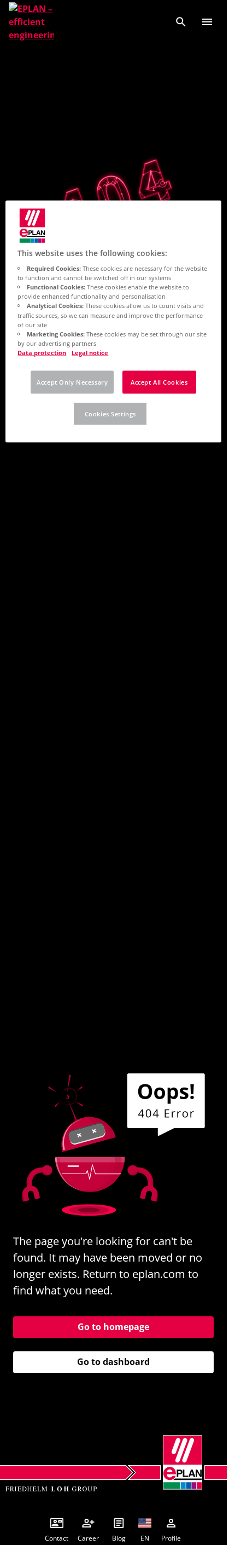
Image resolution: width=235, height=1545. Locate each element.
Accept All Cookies (159, 381)
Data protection (41, 352)
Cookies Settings (110, 413)
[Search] (181, 22)
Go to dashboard (113, 1362)
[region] (113, 321)
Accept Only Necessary (72, 381)
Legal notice (90, 352)
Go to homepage (113, 1327)
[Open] (207, 22)
